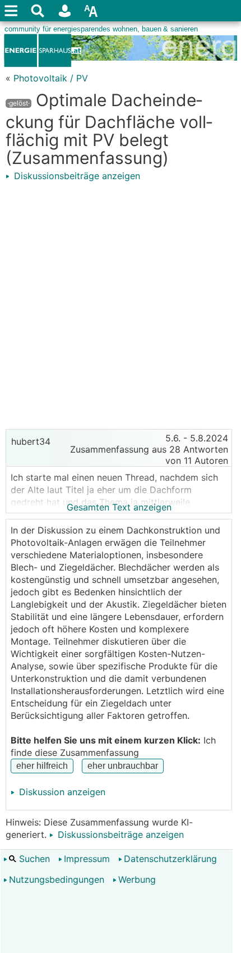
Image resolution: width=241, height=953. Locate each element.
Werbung (137, 879)
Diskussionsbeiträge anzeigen (75, 175)
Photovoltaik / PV (50, 78)
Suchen (33, 858)
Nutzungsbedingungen (56, 879)
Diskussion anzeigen (60, 791)
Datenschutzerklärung (170, 858)
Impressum (87, 858)
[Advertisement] (120, 302)
